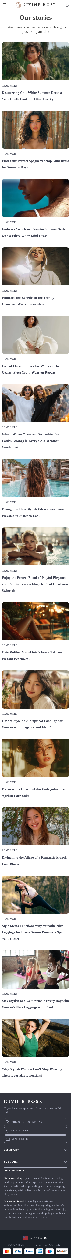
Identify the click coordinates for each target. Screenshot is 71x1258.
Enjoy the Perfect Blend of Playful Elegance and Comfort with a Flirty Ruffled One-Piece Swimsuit (35, 584)
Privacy (45, 1245)
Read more (9, 85)
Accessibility (56, 1245)
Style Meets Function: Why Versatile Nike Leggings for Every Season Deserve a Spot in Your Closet (34, 932)
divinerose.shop (13, 1178)
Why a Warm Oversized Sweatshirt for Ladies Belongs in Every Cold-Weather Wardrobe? (30, 440)
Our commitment (14, 1201)
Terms (38, 1245)
